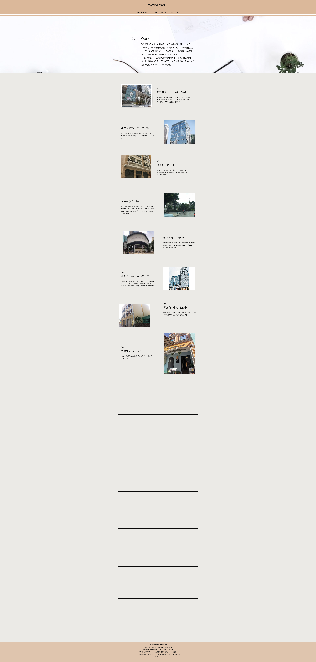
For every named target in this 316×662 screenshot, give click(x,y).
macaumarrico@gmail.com (159, 644)
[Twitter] (158, 656)
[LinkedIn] (160, 656)
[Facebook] (155, 656)
